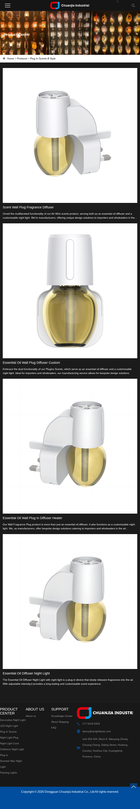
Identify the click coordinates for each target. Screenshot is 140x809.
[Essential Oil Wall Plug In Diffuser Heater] (70, 446)
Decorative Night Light (13, 720)
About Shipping (60, 721)
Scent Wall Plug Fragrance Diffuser (28, 207)
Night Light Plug (9, 737)
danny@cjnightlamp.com (96, 731)
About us (31, 716)
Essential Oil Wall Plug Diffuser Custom (31, 362)
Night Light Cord (9, 743)
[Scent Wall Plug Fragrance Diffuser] (70, 135)
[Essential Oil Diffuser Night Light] (70, 601)
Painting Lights (8, 772)
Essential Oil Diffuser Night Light (26, 673)
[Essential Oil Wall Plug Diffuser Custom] (70, 290)
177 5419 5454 (91, 723)
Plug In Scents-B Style (43, 58)
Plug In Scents (8, 731)
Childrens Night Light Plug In (12, 752)
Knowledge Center (62, 716)
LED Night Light (9, 725)
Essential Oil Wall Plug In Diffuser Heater (32, 518)
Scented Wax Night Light (11, 763)
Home (10, 58)
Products (22, 58)
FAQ (53, 727)
